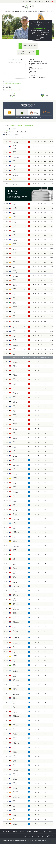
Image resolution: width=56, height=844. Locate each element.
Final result (6, 125)
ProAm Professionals (28, 125)
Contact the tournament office (13, 90)
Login (38, 1)
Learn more (5, 842)
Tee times (13, 125)
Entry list (20, 125)
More (39, 38)
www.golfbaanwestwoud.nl (12, 83)
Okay (51, 841)
